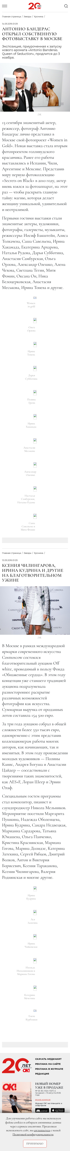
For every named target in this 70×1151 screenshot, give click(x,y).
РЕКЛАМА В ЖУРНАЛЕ (49, 1069)
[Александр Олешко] (35, 464)
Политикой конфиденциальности (33, 1134)
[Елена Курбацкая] (35, 1011)
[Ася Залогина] (35, 912)
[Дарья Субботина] (35, 368)
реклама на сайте (48, 1064)
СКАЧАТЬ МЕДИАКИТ (48, 1059)
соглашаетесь (42, 1130)
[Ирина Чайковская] (35, 936)
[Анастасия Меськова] (35, 440)
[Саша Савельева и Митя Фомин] (35, 516)
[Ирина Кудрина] (35, 888)
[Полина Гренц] (35, 392)
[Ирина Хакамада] (35, 416)
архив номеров (42, 1100)
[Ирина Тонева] (35, 344)
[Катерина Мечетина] (35, 988)
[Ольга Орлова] (35, 320)
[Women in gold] (35, 298)
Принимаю (34, 1143)
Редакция (42, 1073)
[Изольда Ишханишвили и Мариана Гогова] (35, 960)
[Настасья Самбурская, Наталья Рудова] (35, 488)
